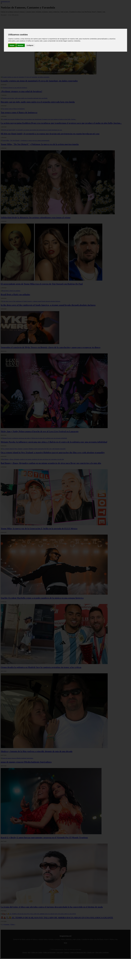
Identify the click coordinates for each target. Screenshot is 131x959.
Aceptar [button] (12, 45)
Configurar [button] (30, 45)
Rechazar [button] (20, 45)
